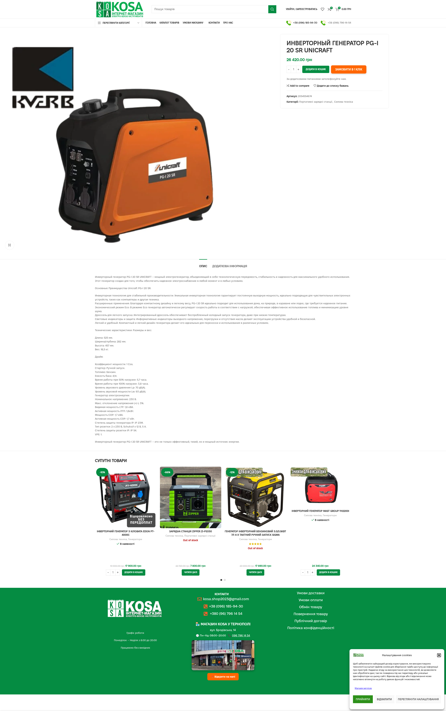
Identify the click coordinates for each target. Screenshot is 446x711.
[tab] (203, 264)
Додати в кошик (316, 69)
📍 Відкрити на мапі (223, 676)
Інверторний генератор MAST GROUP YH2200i (320, 511)
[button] (439, 655)
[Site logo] (120, 8)
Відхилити (384, 699)
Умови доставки (311, 593)
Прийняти (363, 699)
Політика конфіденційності (310, 628)
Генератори (135, 539)
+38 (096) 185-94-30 (305, 22)
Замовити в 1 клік (348, 69)
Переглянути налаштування (418, 699)
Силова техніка (343, 101)
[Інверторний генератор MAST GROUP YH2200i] (320, 487)
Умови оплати (311, 600)
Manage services (363, 688)
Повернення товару (311, 614)
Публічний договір (310, 621)
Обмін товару (310, 607)
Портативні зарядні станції (315, 101)
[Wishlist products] (322, 9)
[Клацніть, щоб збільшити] (9, 245)
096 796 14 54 (241, 635)
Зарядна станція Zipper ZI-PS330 (190, 531)
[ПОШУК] (272, 9)
